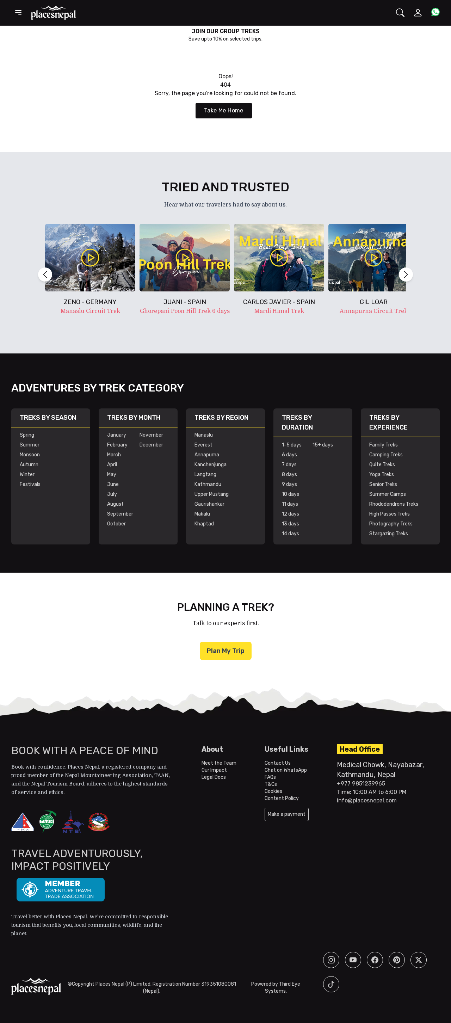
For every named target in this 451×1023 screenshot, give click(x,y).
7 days (289, 465)
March (114, 455)
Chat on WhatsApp (286, 770)
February (117, 445)
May (111, 474)
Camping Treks (386, 455)
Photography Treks (391, 524)
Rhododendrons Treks (393, 504)
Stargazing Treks (388, 534)
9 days (289, 484)
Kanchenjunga (210, 465)
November (151, 435)
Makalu (202, 514)
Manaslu (203, 435)
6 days (289, 455)
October (116, 524)
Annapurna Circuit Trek (374, 311)
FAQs (270, 777)
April (112, 465)
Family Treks (383, 445)
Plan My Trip (226, 651)
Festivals (30, 484)
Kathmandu (207, 484)
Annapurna (206, 455)
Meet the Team (219, 763)
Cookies (273, 791)
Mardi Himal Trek (279, 311)
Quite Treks (382, 465)
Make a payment (286, 814)
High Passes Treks (389, 514)
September (120, 514)
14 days (290, 534)
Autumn (29, 465)
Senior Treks (383, 484)
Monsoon (30, 455)
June (113, 484)
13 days (290, 524)
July (112, 494)
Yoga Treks (381, 474)
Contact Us (278, 763)
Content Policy (282, 798)
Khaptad (204, 524)
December (151, 445)
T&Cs (271, 784)
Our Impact (214, 770)
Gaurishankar (209, 504)
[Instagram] (331, 960)
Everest (203, 445)
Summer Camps (387, 494)
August (115, 504)
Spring (27, 435)
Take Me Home (223, 110)
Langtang (205, 474)
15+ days (323, 445)
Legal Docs (214, 777)
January (116, 435)
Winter (27, 474)
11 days (290, 504)
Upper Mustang (211, 494)
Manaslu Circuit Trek (90, 311)
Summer (29, 445)
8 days (289, 474)
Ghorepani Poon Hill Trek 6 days (185, 311)
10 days (290, 494)
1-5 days (292, 445)
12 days (290, 514)
